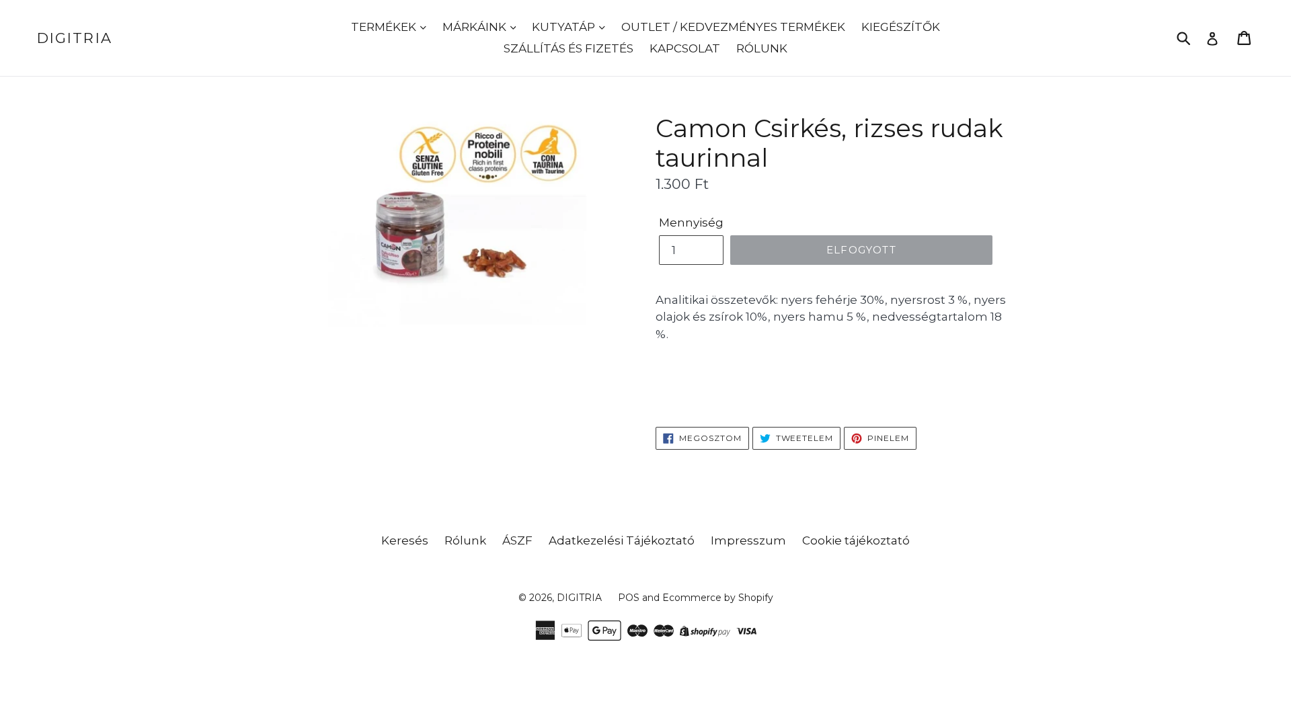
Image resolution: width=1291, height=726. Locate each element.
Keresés (404, 540)
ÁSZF (517, 540)
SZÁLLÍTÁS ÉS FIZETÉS (568, 48)
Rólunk (465, 540)
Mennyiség (691, 222)
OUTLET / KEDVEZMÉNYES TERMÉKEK (733, 27)
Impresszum (748, 540)
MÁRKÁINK (475, 27)
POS (628, 598)
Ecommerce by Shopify (717, 598)
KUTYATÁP (565, 27)
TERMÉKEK (385, 27)
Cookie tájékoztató (856, 540)
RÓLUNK (761, 48)
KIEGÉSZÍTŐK (900, 27)
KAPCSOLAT (685, 48)
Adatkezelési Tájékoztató (622, 540)
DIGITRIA (74, 38)
